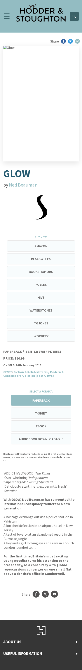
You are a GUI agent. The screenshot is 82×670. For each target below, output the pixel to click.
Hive (41, 297)
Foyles (41, 284)
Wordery (41, 336)
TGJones (41, 323)
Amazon (41, 246)
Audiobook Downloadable (41, 439)
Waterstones (41, 310)
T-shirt (41, 413)
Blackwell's (41, 259)
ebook (41, 426)
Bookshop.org (41, 271)
